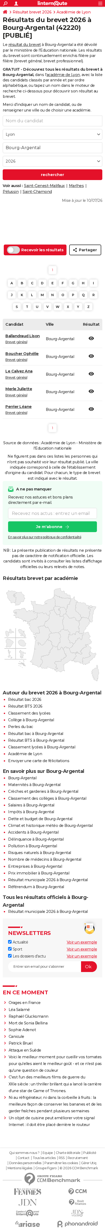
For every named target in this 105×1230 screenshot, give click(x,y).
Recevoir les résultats (42, 250)
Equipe (48, 1153)
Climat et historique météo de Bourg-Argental (50, 825)
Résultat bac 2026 (24, 699)
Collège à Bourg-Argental (31, 720)
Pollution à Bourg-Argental (32, 846)
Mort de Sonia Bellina (28, 1023)
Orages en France (25, 1002)
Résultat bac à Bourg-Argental (35, 733)
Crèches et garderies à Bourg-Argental (43, 791)
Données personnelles (25, 1163)
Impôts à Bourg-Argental (31, 811)
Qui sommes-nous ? (24, 1153)
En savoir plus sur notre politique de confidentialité (44, 537)
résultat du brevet (24, 44)
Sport (17, 949)
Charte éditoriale (68, 1153)
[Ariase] (27, 1224)
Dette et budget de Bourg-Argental (40, 818)
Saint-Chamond (37, 191)
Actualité (20, 942)
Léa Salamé (19, 1009)
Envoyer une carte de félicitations (38, 760)
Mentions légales (20, 1168)
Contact (24, 1158)
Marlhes (76, 185)
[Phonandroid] (77, 1224)
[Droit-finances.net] (77, 1202)
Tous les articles (44, 1158)
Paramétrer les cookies (61, 1163)
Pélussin (11, 191)
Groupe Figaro (46, 1168)
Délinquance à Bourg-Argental (36, 839)
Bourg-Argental (22, 778)
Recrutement (78, 1158)
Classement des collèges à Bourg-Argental (47, 798)
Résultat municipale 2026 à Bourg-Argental (48, 879)
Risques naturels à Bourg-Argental (39, 852)
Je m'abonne (49, 526)
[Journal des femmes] (27, 1191)
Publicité (89, 1153)
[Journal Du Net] (27, 1202)
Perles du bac (20, 726)
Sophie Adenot (22, 1029)
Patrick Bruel (21, 1043)
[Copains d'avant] (27, 1213)
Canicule (16, 1036)
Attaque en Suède (25, 1050)
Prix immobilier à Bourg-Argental (38, 873)
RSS (62, 1158)
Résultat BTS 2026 (25, 706)
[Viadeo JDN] (77, 1213)
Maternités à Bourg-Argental (34, 784)
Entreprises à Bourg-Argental (35, 866)
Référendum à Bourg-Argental (36, 886)
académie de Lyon (63, 74)
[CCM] (77, 1191)
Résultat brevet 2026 (32, 12)
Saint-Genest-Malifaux (44, 185)
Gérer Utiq (88, 1163)
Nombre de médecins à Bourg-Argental (44, 859)
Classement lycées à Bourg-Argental (41, 747)
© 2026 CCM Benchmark (79, 1168)
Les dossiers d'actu (29, 956)
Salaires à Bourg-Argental (31, 805)
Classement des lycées (29, 713)
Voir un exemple (82, 942)
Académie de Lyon (73, 12)
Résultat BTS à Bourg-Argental (36, 740)
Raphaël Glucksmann (28, 1016)
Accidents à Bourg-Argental (33, 832)
